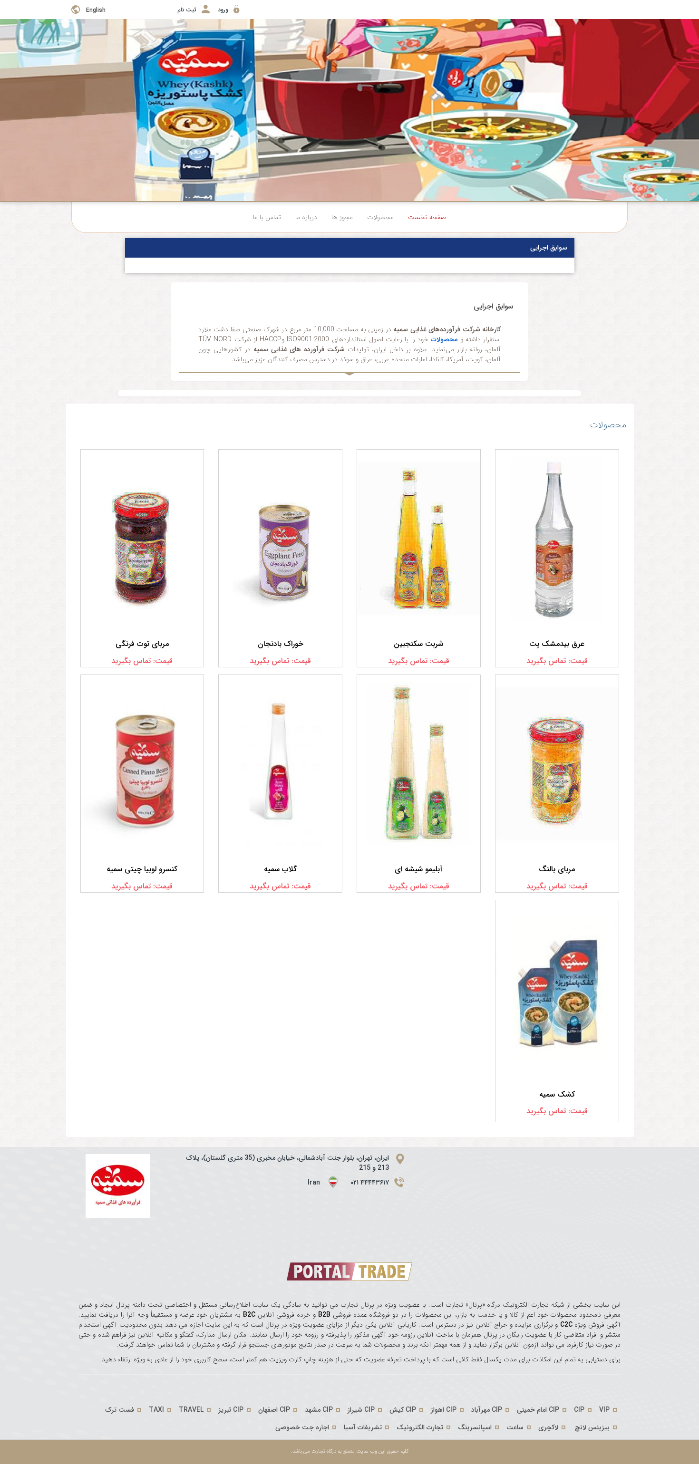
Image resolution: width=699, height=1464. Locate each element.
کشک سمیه (557, 1094)
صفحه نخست (427, 217)
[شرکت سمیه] (118, 1186)
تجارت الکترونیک (420, 1427)
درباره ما (306, 217)
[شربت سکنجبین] (418, 538)
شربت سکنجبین (418, 644)
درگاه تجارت (323, 1451)
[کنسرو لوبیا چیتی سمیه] (142, 764)
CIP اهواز (443, 1410)
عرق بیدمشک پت (556, 644)
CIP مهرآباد (486, 1410)
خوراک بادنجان (280, 644)
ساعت (515, 1427)
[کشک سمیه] (557, 989)
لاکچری (548, 1427)
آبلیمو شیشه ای (418, 869)
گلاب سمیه (280, 869)
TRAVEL (191, 1410)
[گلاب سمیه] (280, 764)
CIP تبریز (230, 1410)
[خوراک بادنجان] (280, 538)
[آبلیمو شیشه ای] (418, 764)
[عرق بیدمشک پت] (557, 538)
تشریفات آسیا (363, 1427)
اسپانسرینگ (475, 1427)
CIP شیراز (361, 1410)
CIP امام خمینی (538, 1410)
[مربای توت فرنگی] (142, 538)
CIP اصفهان (274, 1410)
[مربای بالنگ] (557, 764)
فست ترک (119, 1410)
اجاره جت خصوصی (302, 1427)
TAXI (156, 1410)
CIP (579, 1410)
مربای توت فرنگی (142, 644)
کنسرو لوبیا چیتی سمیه (142, 869)
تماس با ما (267, 217)
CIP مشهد (319, 1410)
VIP (604, 1410)
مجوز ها (342, 217)
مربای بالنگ (557, 869)
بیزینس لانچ (592, 1427)
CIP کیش (402, 1410)
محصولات (380, 217)
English (96, 10)
